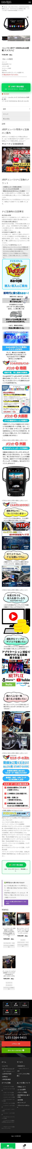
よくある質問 (22, 1089)
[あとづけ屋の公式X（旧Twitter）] (7, 1005)
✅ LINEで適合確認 (16, 865)
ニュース (5, 1066)
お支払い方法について (24, 1068)
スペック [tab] (5, 114)
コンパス (10, 97)
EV (18, 1071)
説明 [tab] (4, 109)
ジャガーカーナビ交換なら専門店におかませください (8, 1121)
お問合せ (5, 1076)
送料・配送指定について (9, 1071)
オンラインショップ (8, 1069)
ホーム (5, 6)
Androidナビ (21, 1066)
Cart (24, 1146)
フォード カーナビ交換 (9, 1094)
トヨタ (13, 943)
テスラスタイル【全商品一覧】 (18, 8)
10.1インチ (20, 101)
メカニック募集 (22, 1092)
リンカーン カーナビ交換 (9, 1097)
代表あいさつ (22, 1087)
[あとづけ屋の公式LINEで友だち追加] (16, 1012)
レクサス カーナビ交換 (9, 1086)
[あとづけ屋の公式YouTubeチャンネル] (7, 1012)
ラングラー (23, 940)
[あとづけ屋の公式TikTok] (16, 1005)
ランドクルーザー (7, 943)
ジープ (15, 97)
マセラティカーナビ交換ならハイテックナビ (8, 1127)
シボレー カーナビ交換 (9, 1092)
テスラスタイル (13, 101)
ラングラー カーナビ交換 (9, 1103)
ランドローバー (9, 982)
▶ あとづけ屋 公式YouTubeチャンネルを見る (16, 902)
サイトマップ (22, 1103)
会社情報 (20, 1100)
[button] (27, 17)
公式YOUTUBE (6, 1074)
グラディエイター (21, 942)
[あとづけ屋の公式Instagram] (25, 1005)
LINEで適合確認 (8, 1148)
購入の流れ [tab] (6, 119)
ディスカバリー (9, 985)
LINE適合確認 (6, 1079)
